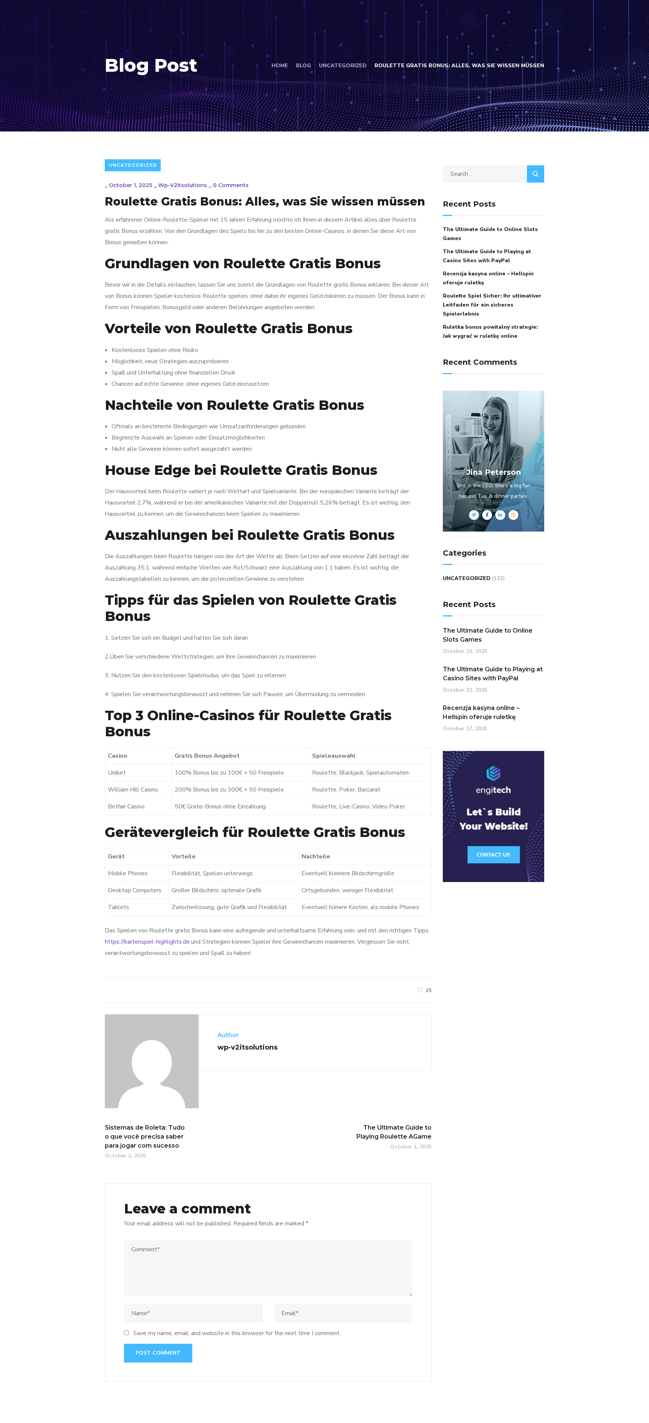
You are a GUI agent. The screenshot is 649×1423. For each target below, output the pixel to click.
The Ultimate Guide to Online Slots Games (490, 234)
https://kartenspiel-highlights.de (147, 942)
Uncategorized (343, 65)
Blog (303, 65)
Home (280, 65)
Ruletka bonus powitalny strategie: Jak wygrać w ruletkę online (490, 331)
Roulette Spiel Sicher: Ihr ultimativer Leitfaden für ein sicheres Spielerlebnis (492, 304)
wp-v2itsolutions (182, 185)
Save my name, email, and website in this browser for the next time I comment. (237, 1333)
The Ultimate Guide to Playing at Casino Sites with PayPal (487, 256)
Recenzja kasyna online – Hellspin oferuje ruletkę (488, 278)
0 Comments (231, 185)
